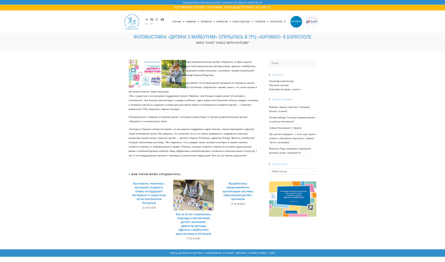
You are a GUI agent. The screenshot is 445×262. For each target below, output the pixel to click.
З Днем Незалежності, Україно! (285, 128)
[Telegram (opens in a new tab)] (146, 19)
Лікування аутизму (279, 85)
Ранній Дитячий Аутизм (281, 81)
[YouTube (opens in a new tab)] (161, 19)
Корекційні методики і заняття (284, 89)
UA (146, 24)
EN (151, 24)
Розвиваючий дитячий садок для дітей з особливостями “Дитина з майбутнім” (221, 2)
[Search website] (285, 21)
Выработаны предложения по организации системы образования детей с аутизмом (237, 191)
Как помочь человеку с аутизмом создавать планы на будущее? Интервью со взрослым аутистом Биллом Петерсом (149, 193)
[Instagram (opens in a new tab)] (156, 19)
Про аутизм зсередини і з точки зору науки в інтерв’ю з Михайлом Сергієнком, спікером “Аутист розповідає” (292, 138)
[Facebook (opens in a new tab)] (151, 19)
